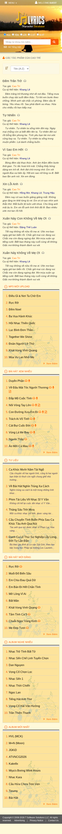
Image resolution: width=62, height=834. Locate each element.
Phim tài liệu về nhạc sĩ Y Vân (29, 499)
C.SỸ (32, 35)
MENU (11, 3)
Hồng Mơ (25, 192)
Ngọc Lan (15, 692)
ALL (9, 35)
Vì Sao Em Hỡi (13, 149)
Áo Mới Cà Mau (19, 446)
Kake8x (13, 763)
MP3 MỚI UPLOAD (19, 286)
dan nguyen (16, 665)
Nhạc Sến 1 (16, 678)
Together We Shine (20, 336)
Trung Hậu (49, 192)
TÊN (17, 35)
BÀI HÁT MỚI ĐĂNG (20, 557)
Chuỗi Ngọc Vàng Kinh (23, 621)
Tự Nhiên (9, 115)
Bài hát (13, 797)
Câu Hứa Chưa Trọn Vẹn (24, 784)
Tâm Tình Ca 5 (18, 614)
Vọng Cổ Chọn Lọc (20, 671)
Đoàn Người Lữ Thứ (21, 343)
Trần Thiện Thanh (20, 712)
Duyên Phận (17, 380)
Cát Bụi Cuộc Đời (20, 425)
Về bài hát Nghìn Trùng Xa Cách (29, 486)
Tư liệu (13, 460)
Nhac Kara (15, 777)
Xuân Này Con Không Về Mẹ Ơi (24, 218)
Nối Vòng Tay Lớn (20, 405)
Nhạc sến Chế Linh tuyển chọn (29, 658)
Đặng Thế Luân (28, 227)
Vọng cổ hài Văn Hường (24, 706)
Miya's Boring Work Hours (24, 770)
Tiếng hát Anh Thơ (20, 699)
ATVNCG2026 (18, 756)
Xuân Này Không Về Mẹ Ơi (21, 253)
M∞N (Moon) (16, 743)
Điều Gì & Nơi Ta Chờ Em (25, 295)
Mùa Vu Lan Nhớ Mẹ (21, 357)
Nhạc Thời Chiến (19, 685)
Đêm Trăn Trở (12, 81)
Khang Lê (25, 89)
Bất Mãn (14, 600)
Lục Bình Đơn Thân (21, 330)
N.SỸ (41, 35)
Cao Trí (16, 86)
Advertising (19, 820)
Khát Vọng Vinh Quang (23, 350)
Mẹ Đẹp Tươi (17, 627)
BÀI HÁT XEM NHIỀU (20, 371)
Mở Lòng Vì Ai (17, 593)
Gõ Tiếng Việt (14, 47)
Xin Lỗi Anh (10, 184)
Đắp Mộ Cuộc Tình (21, 398)
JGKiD (13, 750)
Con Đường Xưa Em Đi (24, 412)
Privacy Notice (36, 820)
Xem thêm (52, 363)
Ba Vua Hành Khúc (20, 316)
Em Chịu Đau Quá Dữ (22, 580)
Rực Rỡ (14, 302)
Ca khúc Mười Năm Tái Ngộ (26, 469)
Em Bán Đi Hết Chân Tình (25, 587)
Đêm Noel (15, 309)
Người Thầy (16, 439)
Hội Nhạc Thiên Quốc (22, 323)
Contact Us (53, 820)
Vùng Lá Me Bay (19, 432)
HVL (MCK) (16, 736)
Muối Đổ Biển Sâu (20, 573)
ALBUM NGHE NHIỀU (21, 642)
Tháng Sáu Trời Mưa (21, 509)
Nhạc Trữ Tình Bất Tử (22, 651)
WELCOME (47, 3)
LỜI (24, 35)
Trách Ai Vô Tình (19, 418)
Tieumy (13, 790)
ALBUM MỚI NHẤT (19, 727)
